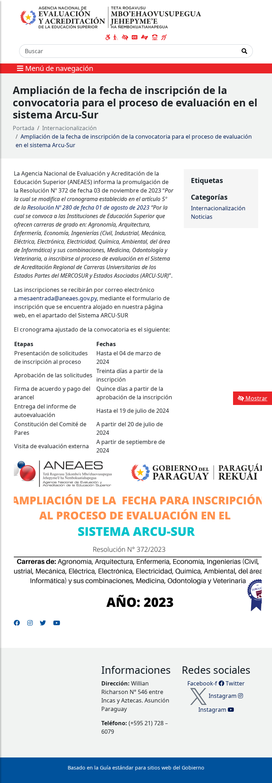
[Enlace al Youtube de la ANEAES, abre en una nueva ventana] (56, 622)
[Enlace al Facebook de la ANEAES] (17, 622)
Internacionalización (69, 128)
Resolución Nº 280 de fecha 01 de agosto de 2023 (88, 207)
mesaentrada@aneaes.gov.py (57, 298)
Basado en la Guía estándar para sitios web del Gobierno (136, 767)
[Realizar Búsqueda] (244, 51)
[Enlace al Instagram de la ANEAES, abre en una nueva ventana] (30, 622)
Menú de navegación (58, 68)
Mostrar (255, 398)
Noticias (201, 217)
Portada (23, 128)
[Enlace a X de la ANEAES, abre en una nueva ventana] (43, 622)
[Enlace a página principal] (111, 17)
